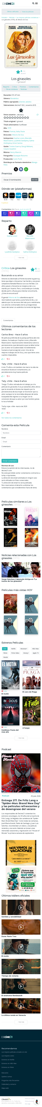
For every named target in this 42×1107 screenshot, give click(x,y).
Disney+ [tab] (26, 653)
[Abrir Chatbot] (37, 1102)
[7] (20, 117)
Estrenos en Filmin (8, 1067)
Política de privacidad (30, 1101)
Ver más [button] (34, 180)
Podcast (5, 796)
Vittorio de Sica (14, 297)
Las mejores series (8, 1056)
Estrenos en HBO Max (9, 1063)
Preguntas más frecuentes (10, 1080)
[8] (22, 117)
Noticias (24, 89)
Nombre (5, 429)
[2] (7, 117)
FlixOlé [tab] (5, 657)
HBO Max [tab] (35, 649)
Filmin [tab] (5, 653)
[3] (10, 117)
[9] (25, 117)
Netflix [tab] (13, 649)
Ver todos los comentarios (12, 418)
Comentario (6, 446)
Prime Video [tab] (15, 653)
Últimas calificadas (13, 11)
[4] (12, 117)
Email (4, 438)
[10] (28, 117)
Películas (12, 17)
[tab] (8, 320)
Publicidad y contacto (9, 1084)
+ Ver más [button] (21, 1022)
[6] (17, 117)
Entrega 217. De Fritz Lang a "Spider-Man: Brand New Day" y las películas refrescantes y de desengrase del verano (21, 805)
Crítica (14, 87)
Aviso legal (27, 1104)
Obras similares (12, 89)
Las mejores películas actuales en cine (14, 1052)
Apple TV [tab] (36, 653)
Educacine (5, 1073)
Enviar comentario (10, 461)
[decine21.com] (7, 1036)
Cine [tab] (4, 649)
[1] (5, 117)
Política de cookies (30, 1098)
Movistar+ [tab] (23, 649)
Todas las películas (28, 12)
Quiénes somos (7, 1077)
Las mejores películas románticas (27, 17)
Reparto (6, 87)
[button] (12, 179)
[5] (15, 117)
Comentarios (34, 87)
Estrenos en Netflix (8, 1060)
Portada (4, 17)
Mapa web (5, 1088)
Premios (23, 87)
